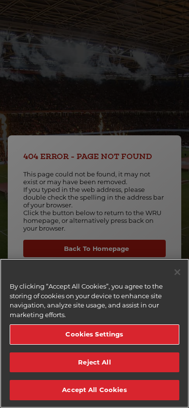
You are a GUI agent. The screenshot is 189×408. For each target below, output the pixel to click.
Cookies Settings (94, 334)
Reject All (94, 362)
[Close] (177, 272)
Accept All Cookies (94, 389)
